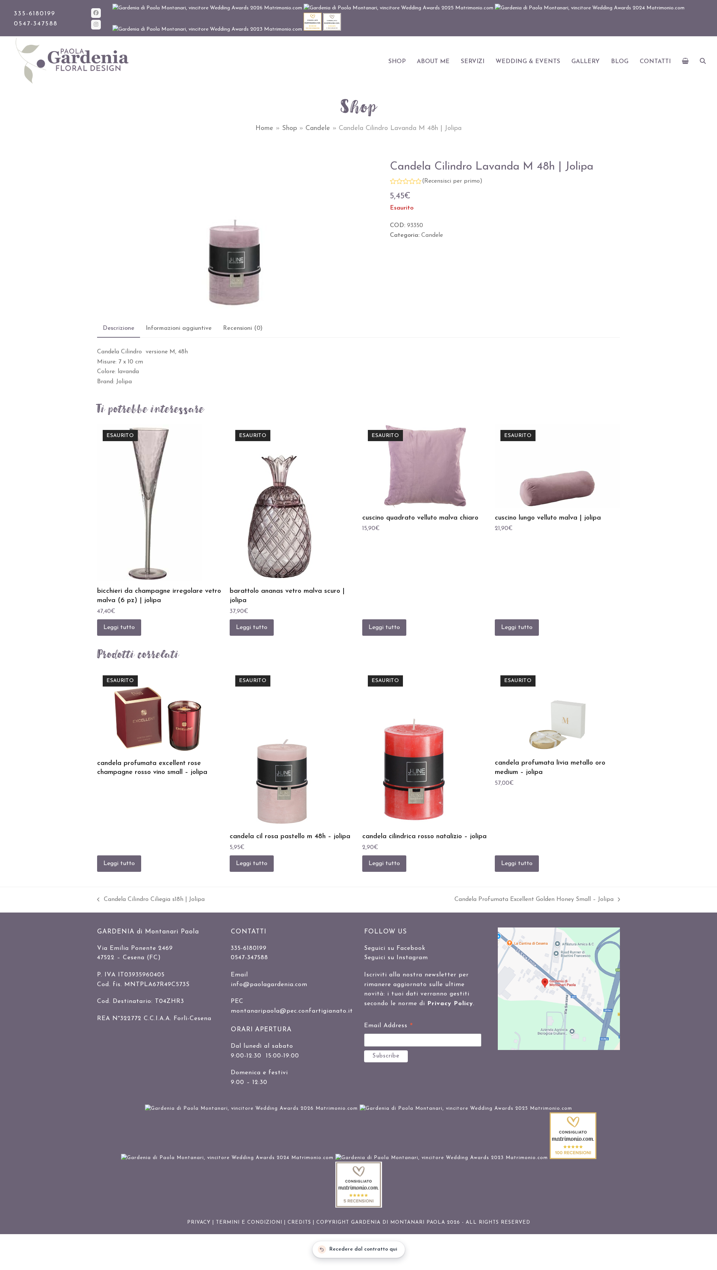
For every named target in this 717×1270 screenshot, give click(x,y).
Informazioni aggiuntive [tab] (179, 328)
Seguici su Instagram (396, 958)
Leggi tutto (119, 628)
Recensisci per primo (452, 181)
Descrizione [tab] (118, 328)
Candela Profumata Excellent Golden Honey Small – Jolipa (534, 900)
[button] (685, 61)
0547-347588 (36, 24)
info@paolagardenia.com (269, 985)
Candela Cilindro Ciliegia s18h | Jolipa (151, 900)
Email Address (388, 1026)
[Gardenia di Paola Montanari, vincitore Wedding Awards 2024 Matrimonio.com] (590, 8)
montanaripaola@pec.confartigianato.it (292, 1011)
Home (264, 128)
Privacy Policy (450, 1004)
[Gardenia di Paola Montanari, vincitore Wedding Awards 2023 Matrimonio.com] (208, 29)
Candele (317, 128)
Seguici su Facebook (394, 948)
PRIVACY (199, 1222)
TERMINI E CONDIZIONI (249, 1222)
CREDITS (299, 1222)
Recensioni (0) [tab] (243, 328)
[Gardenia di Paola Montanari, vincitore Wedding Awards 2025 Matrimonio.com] (399, 8)
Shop (289, 128)
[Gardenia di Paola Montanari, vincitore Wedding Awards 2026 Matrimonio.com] (208, 8)
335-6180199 (34, 14)
